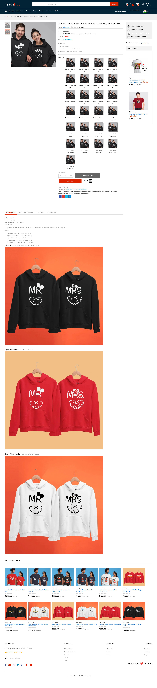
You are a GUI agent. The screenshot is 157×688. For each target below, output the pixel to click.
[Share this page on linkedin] (69, 196)
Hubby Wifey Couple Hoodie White (86, 624)
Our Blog (146, 649)
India (148, 11)
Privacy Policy (68, 649)
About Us (109, 649)
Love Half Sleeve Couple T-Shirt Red (15, 590)
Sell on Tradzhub (120, 11)
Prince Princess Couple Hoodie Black (132, 624)
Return (66, 657)
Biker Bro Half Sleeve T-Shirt (138, 114)
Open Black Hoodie (12, 245)
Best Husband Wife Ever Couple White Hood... (38, 624)
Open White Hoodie (12, 454)
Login (147, 3)
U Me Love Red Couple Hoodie (61, 624)
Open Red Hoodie (11, 350)
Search (114, 4)
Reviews (39, 212)
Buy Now (70, 181)
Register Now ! (144, 43)
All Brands (49, 11)
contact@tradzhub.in (13, 658)
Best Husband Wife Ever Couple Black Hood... (15, 624)
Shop (34, 11)
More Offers (51, 212)
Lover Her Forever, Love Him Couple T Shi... (61, 590)
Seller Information (26, 212)
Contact (109, 654)
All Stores (58, 11)
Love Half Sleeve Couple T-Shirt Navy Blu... (38, 590)
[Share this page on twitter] (66, 196)
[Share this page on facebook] (60, 196)
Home (28, 11)
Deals (41, 11)
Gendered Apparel (71, 189)
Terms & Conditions (70, 652)
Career (108, 652)
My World (132, 78)
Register (148, 5)
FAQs (65, 660)
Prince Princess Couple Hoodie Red (110, 624)
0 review (81, 27)
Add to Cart (88, 175)
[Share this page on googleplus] (63, 196)
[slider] (74, 27)
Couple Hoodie (82, 189)
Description (10, 212)
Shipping (66, 654)
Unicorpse (66, 27)
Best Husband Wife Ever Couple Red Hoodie (132, 590)
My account (147, 652)
